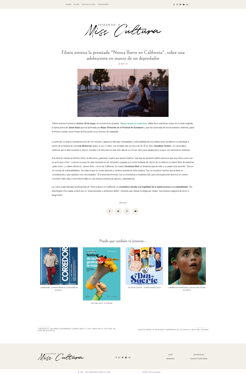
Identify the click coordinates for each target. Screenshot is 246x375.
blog (76, 4)
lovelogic (156, 372)
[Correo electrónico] (135, 211)
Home (68, 4)
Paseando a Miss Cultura (99, 372)
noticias (123, 203)
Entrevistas (89, 4)
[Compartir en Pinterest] (126, 211)
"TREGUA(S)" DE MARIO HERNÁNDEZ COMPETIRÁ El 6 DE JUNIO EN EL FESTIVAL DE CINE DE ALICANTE (77, 329)
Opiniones (103, 4)
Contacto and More (198, 359)
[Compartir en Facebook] (109, 211)
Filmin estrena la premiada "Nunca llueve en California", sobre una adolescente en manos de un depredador (123, 55)
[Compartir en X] (118, 211)
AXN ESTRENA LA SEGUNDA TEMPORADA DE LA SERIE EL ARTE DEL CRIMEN (173, 330)
